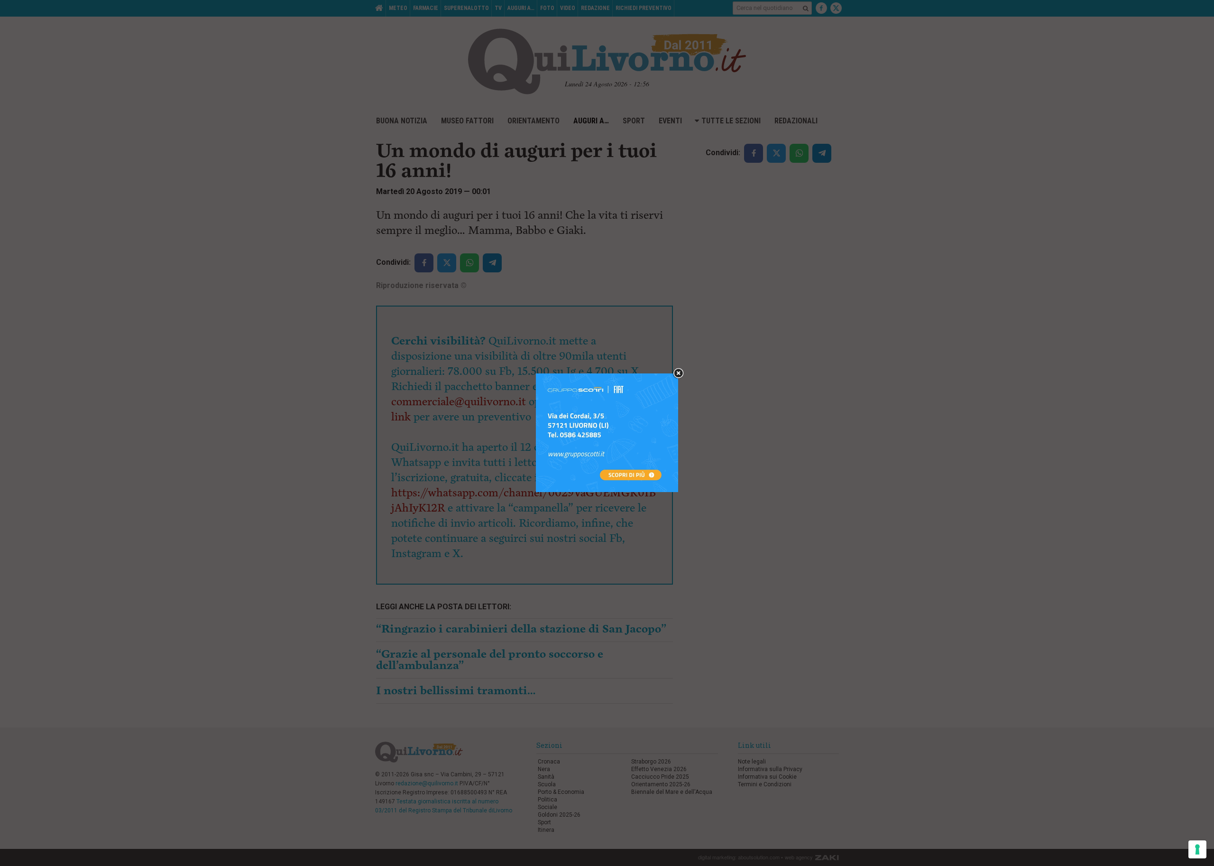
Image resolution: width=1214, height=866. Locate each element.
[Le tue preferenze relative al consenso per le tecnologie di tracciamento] (1197, 849)
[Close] (678, 373)
